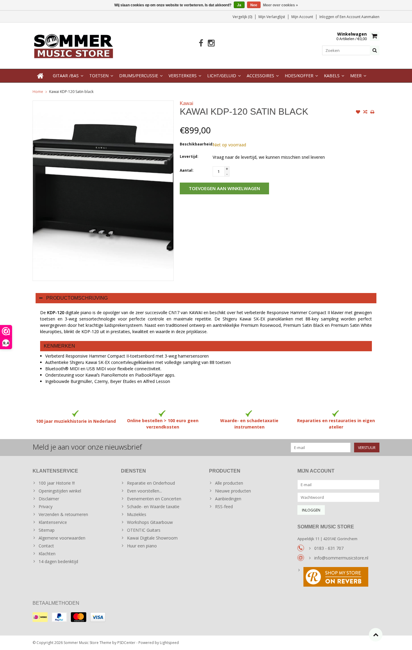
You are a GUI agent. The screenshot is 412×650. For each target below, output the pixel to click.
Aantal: (187, 170)
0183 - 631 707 (329, 548)
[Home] (40, 75)
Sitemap (47, 530)
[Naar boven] (375, 635)
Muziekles (136, 514)
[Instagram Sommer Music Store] (211, 43)
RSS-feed (224, 506)
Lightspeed (169, 642)
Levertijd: (189, 156)
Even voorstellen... (144, 491)
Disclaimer (49, 499)
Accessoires (260, 75)
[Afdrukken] (372, 112)
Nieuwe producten (233, 491)
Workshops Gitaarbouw (150, 522)
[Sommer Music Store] (74, 45)
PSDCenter (126, 642)
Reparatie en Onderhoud (151, 483)
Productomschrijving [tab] (77, 298)
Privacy (45, 506)
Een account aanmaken (359, 16)
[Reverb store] (338, 577)
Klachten (47, 553)
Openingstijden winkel (60, 491)
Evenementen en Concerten (154, 499)
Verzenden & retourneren (63, 514)
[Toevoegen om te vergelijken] (365, 112)
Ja (239, 5)
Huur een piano (142, 546)
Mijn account (302, 16)
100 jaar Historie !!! (57, 483)
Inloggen (327, 16)
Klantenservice (53, 522)
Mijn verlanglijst (271, 16)
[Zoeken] (374, 50)
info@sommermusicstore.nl (341, 558)
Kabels (332, 75)
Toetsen (99, 75)
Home (38, 91)
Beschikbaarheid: (195, 144)
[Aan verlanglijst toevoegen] (358, 112)
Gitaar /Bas (66, 75)
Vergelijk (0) (242, 16)
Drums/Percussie (138, 75)
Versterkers (183, 75)
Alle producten (229, 483)
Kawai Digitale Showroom (152, 538)
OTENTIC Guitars (143, 530)
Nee (253, 5)
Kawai (186, 103)
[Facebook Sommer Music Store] (201, 43)
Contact (46, 546)
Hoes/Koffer (299, 75)
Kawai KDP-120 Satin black (71, 91)
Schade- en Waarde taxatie (153, 506)
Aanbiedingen (228, 499)
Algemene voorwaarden (62, 538)
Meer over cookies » (280, 5)
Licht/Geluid (221, 75)
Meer (356, 75)
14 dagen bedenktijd (58, 561)
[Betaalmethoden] (40, 617)
